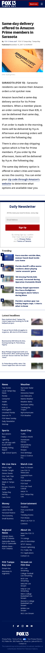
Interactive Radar (27, 393)
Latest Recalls (7, 510)
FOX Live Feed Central (26, 487)
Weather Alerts (26, 401)
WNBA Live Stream (25, 609)
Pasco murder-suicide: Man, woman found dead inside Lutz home (28, 258)
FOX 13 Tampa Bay (24, 41)
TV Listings (25, 538)
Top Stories (6, 388)
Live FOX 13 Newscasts (25, 471)
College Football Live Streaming (27, 574)
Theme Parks (7, 479)
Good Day (26, 430)
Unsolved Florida (8, 412)
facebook (13, 626)
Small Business (8, 518)
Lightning (5, 439)
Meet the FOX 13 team (27, 534)
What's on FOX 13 (28, 521)
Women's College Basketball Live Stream (27, 603)
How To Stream (27, 467)
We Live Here (9, 464)
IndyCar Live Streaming (25, 590)
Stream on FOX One (26, 563)
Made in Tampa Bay (8, 483)
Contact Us (25, 556)
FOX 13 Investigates (6, 408)
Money (5, 503)
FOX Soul (24, 483)
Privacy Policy (25, 239)
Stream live (6, 568)
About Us (26, 529)
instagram (22, 626)
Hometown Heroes (25, 440)
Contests (24, 523)
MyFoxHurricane (27, 412)
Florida (4, 396)
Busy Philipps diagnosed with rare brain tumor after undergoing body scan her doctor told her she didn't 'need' (15, 355)
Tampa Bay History (6, 493)
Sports (5, 430)
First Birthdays (26, 453)
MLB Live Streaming (25, 579)
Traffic (23, 434)
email (32, 626)
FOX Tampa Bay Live (27, 495)
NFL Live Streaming (25, 569)
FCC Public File (26, 550)
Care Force (6, 497)
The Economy (7, 515)
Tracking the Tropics (25, 408)
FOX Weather (26, 415)
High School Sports (9, 453)
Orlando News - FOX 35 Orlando (8, 537)
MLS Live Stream (27, 613)
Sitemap (5, 424)
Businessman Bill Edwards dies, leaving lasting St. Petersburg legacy (14, 343)
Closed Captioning (28, 547)
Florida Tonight (8, 470)
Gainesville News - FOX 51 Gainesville (9, 542)
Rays (4, 437)
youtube (27, 626)
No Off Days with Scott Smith (8, 443)
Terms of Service (24, 241)
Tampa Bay (36, 41)
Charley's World (27, 437)
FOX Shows (25, 518)
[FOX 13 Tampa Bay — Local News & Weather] (9, 4)
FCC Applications (27, 553)
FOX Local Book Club (27, 511)
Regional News (6, 531)
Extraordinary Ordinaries (26, 446)
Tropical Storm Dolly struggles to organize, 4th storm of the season (14, 331)
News (5, 384)
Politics (4, 404)
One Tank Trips (8, 476)
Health (4, 401)
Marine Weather (27, 399)
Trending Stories (27, 515)
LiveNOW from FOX (26, 476)
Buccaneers (6, 434)
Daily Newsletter (8, 421)
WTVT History (26, 544)
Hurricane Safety (27, 404)
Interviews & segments (7, 572)
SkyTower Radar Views (27, 389)
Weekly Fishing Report (7, 448)
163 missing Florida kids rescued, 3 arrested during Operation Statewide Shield (28, 279)
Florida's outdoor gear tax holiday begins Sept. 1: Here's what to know (28, 303)
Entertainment (29, 503)
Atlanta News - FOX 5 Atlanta (7, 547)
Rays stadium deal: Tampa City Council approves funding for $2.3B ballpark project (15, 321)
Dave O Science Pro (27, 456)
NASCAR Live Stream (26, 584)
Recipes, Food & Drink (8, 488)
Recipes (24, 450)
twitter (18, 626)
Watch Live (33, 4)
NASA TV (24, 491)
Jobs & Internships (28, 541)
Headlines (24, 507)
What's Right (7, 467)
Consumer (6, 399)
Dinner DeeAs (7, 473)
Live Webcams (26, 396)
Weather (25, 384)
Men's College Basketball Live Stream (26, 596)
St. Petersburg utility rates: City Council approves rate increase (14, 364)
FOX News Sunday (9, 418)
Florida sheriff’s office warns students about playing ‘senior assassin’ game (28, 268)
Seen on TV (6, 415)
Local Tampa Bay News (9, 392)
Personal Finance (8, 513)
